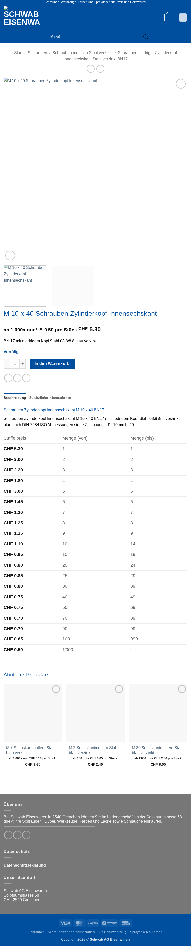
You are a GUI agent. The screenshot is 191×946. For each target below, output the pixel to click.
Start (18, 53)
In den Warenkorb (52, 363)
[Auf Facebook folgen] (8, 835)
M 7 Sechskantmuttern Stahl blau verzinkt (31, 750)
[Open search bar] (145, 36)
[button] (167, 18)
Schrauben (37, 53)
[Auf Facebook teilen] (17, 378)
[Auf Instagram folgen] (17, 835)
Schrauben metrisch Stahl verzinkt (82, 53)
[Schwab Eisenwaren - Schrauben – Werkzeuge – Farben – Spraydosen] (24, 17)
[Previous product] (100, 69)
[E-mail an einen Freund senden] (26, 378)
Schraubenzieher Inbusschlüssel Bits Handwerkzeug (87, 932)
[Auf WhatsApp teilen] (8, 378)
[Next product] (90, 69)
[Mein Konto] (183, 17)
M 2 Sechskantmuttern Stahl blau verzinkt (93, 750)
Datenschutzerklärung (25, 865)
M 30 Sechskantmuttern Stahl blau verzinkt (158, 750)
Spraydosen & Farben (146, 932)
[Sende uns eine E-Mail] (26, 835)
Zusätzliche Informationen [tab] (50, 398)
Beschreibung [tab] (15, 398)
